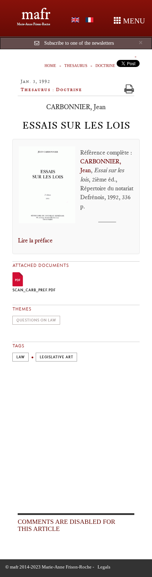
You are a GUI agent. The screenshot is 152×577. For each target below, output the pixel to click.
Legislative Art (56, 357)
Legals (104, 567)
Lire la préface (35, 240)
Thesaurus (75, 65)
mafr (36, 14)
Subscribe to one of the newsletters (79, 43)
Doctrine (105, 65)
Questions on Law (36, 320)
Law (20, 357)
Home (50, 65)
